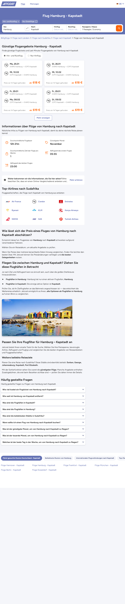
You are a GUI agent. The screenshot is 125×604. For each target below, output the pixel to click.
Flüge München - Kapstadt (106, 465)
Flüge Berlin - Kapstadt (11, 470)
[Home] (8, 4)
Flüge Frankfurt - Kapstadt (74, 465)
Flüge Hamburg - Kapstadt (43, 465)
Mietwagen (34, 4)
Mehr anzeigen (43, 118)
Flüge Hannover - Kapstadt (12, 465)
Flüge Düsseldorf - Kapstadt (44, 470)
